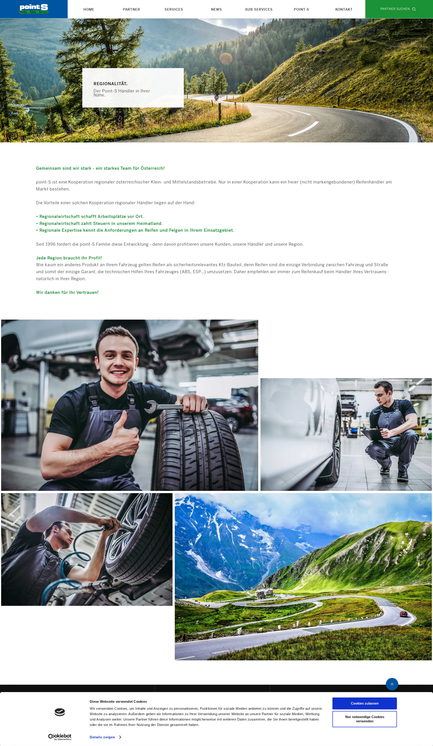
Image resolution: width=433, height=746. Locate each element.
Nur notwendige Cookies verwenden (364, 719)
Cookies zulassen (365, 703)
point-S (301, 9)
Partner (131, 9)
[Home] (33, 12)
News (216, 9)
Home (88, 9)
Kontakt (344, 9)
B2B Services (259, 9)
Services (174, 9)
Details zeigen (102, 737)
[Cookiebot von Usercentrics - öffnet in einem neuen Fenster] (60, 737)
